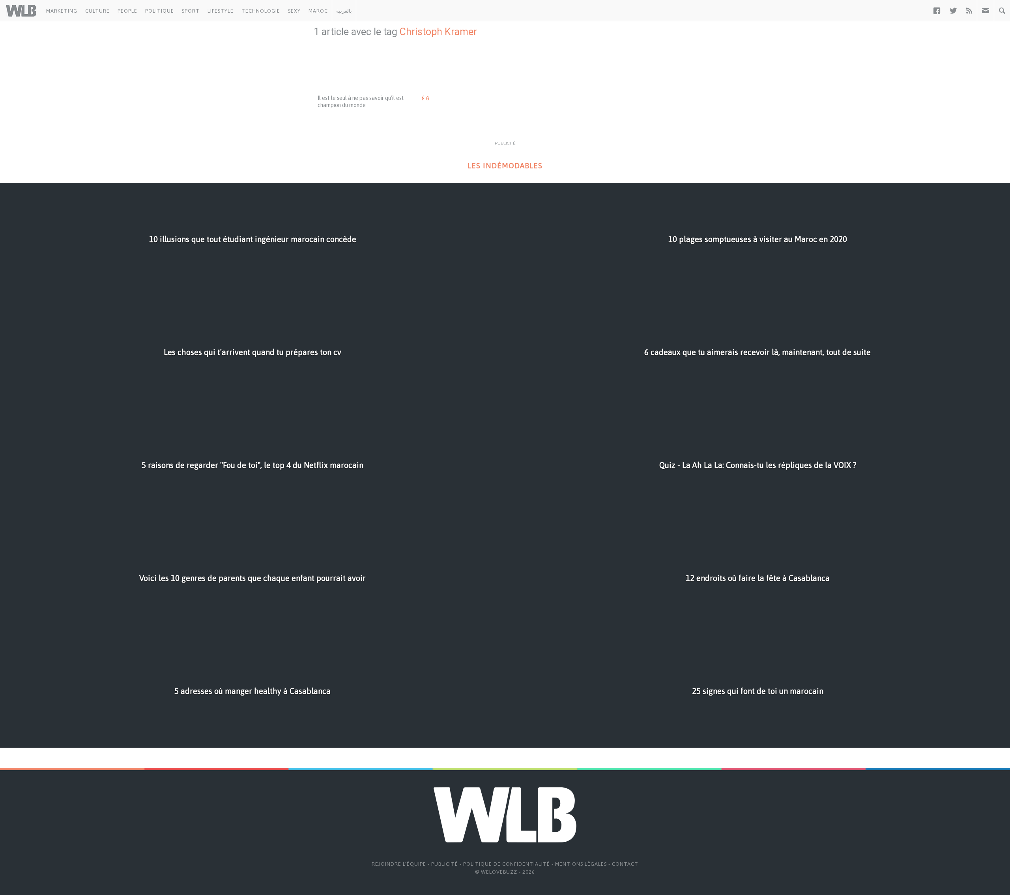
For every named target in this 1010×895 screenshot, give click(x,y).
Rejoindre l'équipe (399, 864)
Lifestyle (221, 11)
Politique (159, 11)
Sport (191, 11)
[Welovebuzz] (21, 11)
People (127, 11)
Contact (625, 864)
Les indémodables (505, 165)
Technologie (260, 11)
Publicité (444, 864)
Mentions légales (581, 864)
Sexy (294, 11)
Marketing (61, 11)
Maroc (318, 11)
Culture (97, 11)
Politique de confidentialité (506, 864)
